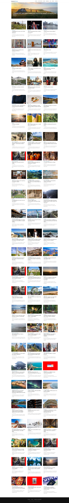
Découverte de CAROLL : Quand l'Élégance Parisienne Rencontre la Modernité (18, 106)
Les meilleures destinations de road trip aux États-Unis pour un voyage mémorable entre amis (50, 411)
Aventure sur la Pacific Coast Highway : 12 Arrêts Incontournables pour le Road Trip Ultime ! (50, 220)
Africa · (13, 161)
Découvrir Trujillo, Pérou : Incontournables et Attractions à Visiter (34, 201)
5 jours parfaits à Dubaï (47, 49)
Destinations (16, 161)
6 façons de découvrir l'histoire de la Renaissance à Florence (18, 50)
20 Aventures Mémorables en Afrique (49, 162)
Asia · (28, 161)
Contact (32, 499)
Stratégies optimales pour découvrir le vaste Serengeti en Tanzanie (18, 278)
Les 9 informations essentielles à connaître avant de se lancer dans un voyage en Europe (49, 488)
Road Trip (45, 123)
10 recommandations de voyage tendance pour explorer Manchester (18, 354)
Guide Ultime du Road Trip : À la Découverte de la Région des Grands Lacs (34, 372)
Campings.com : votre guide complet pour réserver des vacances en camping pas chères (34, 14)
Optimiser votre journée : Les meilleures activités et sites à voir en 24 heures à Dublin (50, 430)
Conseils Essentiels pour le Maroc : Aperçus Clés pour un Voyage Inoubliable (18, 488)
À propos (29, 499)
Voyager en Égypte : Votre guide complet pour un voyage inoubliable (34, 334)
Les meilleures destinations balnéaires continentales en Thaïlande (34, 449)
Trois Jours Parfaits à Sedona (16, 68)
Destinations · (46, 238)
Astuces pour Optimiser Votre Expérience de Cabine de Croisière (18, 181)
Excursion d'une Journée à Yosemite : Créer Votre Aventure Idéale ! (49, 468)
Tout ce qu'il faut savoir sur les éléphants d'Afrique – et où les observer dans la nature (18, 143)
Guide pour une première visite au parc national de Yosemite (34, 87)
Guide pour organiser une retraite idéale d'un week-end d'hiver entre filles (50, 297)
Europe (29, 67)
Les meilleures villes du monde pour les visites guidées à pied (50, 258)
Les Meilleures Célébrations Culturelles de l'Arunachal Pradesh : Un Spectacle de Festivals (34, 258)
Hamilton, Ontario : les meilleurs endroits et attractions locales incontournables (34, 240)
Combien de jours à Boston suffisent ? (50, 31)
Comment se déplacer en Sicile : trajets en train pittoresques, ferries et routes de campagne (34, 143)
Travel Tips (13, 30)
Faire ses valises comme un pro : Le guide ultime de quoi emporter (34, 125)
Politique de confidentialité (37, 499)
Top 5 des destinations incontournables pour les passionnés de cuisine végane (34, 354)
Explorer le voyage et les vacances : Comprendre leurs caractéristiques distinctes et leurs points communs (17, 411)
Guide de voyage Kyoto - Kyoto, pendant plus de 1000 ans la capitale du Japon (18, 372)
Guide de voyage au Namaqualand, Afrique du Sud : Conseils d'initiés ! (34, 316)
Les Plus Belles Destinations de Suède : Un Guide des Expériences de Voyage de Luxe (34, 278)
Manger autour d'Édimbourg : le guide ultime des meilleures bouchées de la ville (34, 106)
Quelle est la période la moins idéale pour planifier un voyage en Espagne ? (50, 240)
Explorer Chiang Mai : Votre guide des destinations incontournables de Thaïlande (50, 335)
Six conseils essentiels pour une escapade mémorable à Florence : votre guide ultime (18, 430)
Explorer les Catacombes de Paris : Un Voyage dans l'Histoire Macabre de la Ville (50, 143)
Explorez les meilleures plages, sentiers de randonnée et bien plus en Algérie (18, 240)
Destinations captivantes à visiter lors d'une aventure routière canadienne (50, 316)
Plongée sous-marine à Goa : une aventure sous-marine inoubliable (17, 297)
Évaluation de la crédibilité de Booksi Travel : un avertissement (49, 372)
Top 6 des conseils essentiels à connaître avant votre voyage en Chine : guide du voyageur (34, 468)
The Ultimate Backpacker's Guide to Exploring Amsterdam (49, 449)
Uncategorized (14, 104)
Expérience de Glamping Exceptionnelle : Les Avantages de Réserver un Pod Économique (50, 278)
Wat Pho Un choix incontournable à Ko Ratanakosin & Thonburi (34, 163)
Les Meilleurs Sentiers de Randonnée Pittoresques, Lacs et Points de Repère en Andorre (34, 181)
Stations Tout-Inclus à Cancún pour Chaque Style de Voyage (49, 69)
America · (29, 199)
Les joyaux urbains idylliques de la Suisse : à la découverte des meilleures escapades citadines (18, 220)
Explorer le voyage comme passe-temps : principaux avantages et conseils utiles (18, 316)
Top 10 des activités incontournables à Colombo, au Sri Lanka (50, 181)
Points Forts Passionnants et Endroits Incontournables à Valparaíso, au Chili (18, 449)
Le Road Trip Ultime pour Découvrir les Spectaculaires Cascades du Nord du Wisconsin (18, 258)
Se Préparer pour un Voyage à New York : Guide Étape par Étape (34, 220)
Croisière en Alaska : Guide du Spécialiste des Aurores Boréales (34, 391)
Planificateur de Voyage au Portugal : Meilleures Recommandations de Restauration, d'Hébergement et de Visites (18, 391)
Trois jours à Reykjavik (15, 124)
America (13, 67)
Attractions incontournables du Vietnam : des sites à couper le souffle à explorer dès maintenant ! (50, 201)
